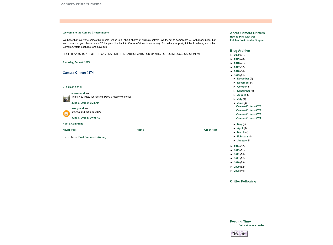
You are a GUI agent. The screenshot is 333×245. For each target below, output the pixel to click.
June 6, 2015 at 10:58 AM (86, 117)
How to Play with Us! (242, 36)
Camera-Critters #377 (248, 106)
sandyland (77, 108)
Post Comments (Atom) (92, 137)
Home (140, 129)
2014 (237, 146)
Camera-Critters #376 (248, 110)
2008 (237, 170)
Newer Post (69, 129)
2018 (237, 63)
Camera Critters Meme (81, 4)
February (243, 136)
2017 (237, 67)
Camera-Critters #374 (78, 72)
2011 (237, 158)
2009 (237, 166)
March (241, 132)
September (244, 90)
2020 (237, 55)
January (242, 140)
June (240, 103)
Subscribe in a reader (251, 225)
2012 (237, 154)
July (240, 99)
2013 (237, 150)
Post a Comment (73, 123)
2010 (237, 162)
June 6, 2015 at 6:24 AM (85, 102)
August (241, 95)
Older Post (210, 129)
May (240, 124)
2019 (237, 59)
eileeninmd (78, 93)
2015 (237, 75)
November (243, 82)
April (240, 128)
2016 (237, 71)
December (243, 78)
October (242, 86)
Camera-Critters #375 (248, 114)
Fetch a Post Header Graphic (247, 40)
